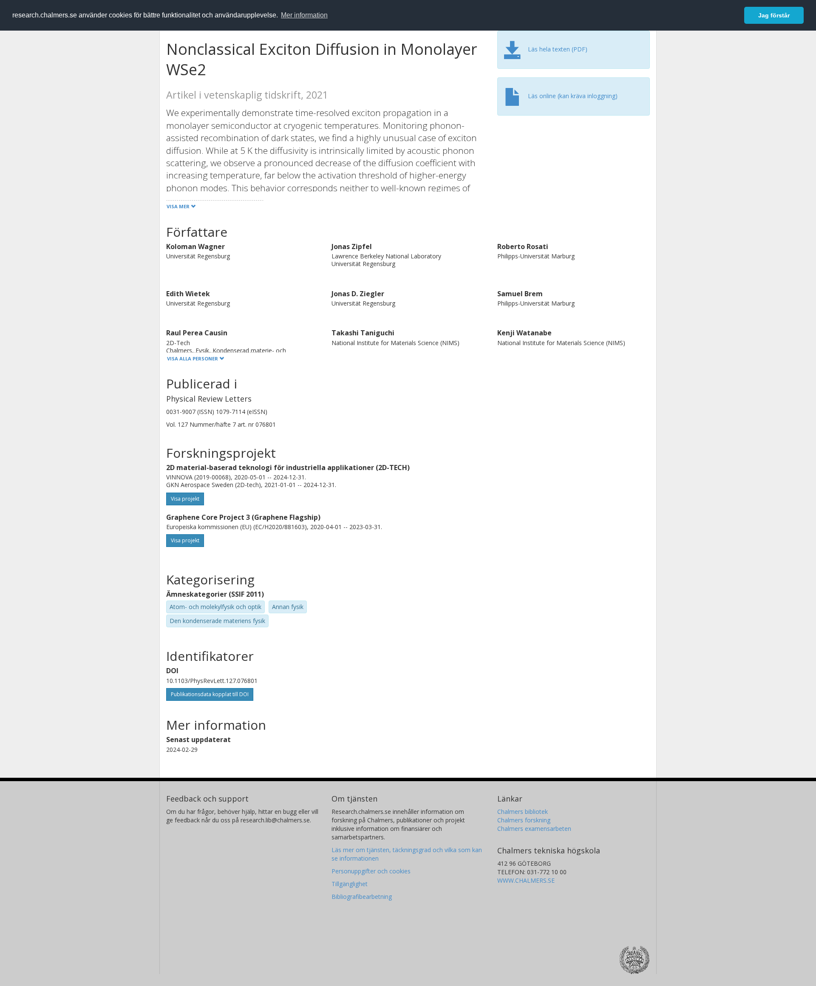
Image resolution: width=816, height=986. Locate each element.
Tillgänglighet (350, 884)
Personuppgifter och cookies (371, 871)
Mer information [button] (304, 15)
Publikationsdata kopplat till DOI (210, 694)
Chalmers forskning (523, 820)
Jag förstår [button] (774, 15)
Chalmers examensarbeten (534, 828)
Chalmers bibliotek (522, 812)
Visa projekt (185, 498)
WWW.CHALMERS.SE (526, 880)
